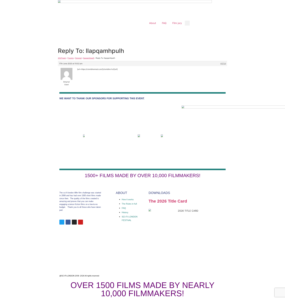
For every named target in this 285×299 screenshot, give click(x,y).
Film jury (177, 23)
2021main (62, 58)
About (152, 23)
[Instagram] (74, 222)
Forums (71, 58)
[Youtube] (80, 222)
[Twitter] (61, 222)
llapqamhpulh (88, 58)
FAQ (164, 23)
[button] (187, 23)
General (78, 58)
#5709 (223, 63)
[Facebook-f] (68, 222)
